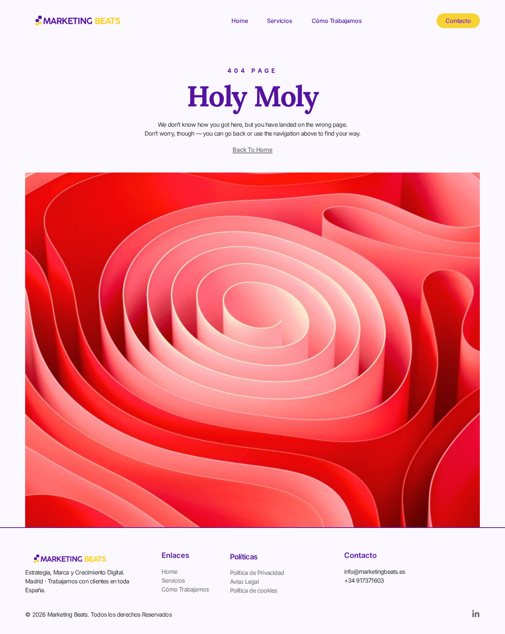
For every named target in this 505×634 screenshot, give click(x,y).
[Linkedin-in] (476, 614)
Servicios (279, 20)
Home (239, 20)
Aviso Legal (244, 581)
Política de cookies (253, 590)
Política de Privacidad (257, 572)
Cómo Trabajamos (337, 20)
